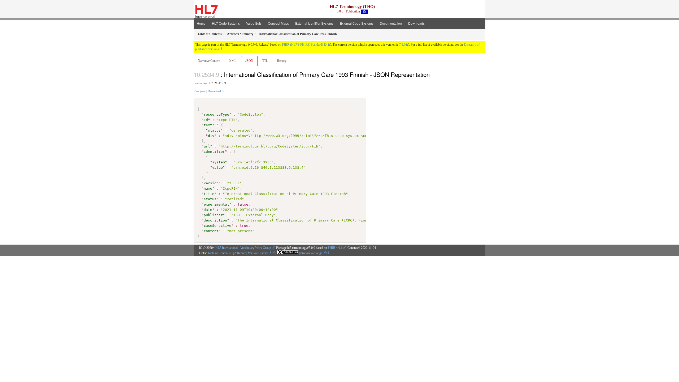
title (209, 194)
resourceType (216, 114)
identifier (214, 152)
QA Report (239, 253)
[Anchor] (433, 74)
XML (232, 61)
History (281, 61)
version (211, 183)
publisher (213, 215)
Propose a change (311, 253)
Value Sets (254, 23)
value (217, 168)
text (208, 125)
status (214, 130)
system (218, 162)
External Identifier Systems (314, 23)
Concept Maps (278, 23)
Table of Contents (219, 253)
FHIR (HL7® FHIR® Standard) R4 (305, 44)
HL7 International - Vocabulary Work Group (243, 248)
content (211, 231)
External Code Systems (356, 23)
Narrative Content (209, 61)
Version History (258, 253)
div (211, 136)
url (207, 146)
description (215, 220)
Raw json (200, 91)
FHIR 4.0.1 (335, 248)
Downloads (416, 23)
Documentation (391, 23)
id (206, 120)
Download (214, 91)
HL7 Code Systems (226, 23)
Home (201, 23)
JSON (249, 61)
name (208, 188)
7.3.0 (402, 44)
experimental (216, 204)
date (208, 210)
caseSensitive (217, 226)
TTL (265, 61)
